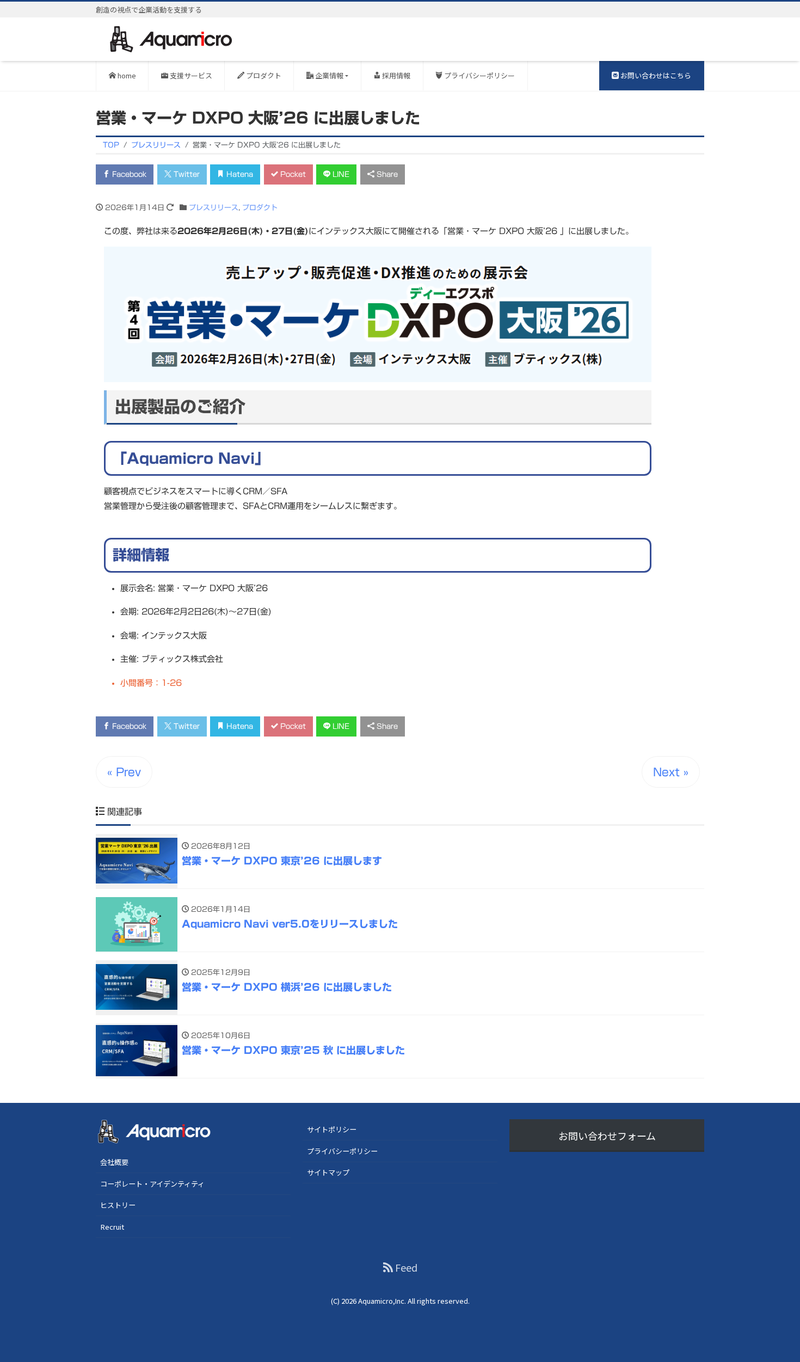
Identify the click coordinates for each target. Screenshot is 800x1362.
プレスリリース (213, 207)
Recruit (112, 1227)
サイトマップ (328, 1172)
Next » (670, 771)
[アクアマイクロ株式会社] (171, 38)
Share (386, 174)
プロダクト (262, 75)
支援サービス (190, 75)
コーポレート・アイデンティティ (152, 1184)
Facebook (128, 174)
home (126, 75)
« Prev (124, 771)
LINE (339, 174)
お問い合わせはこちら (655, 75)
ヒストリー (118, 1205)
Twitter (185, 174)
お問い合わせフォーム (607, 1135)
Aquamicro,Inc (381, 1301)
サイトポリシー (331, 1129)
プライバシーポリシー (478, 75)
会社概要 (114, 1162)
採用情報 (395, 75)
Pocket (292, 174)
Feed (405, 1267)
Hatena (238, 174)
